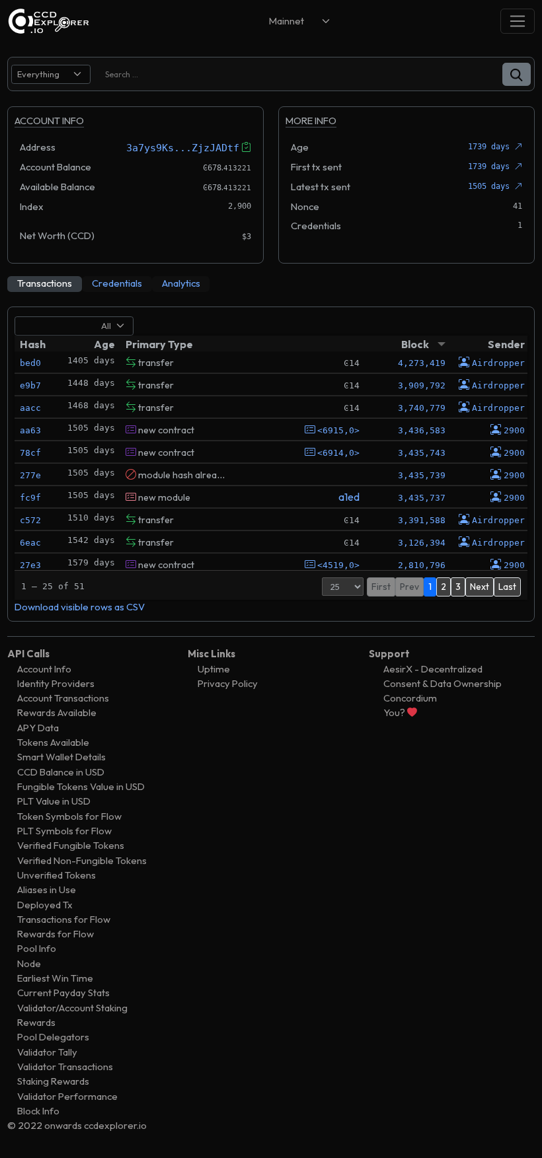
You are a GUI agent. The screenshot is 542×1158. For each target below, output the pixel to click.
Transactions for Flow (63, 919)
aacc (30, 408)
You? (395, 712)
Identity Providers (56, 683)
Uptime (214, 669)
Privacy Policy (228, 683)
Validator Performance (67, 1096)
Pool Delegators (53, 1037)
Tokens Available (53, 742)
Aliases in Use (46, 889)
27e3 (30, 565)
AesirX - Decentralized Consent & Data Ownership (442, 676)
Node (29, 963)
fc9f (30, 498)
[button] (516, 74)
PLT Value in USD (54, 801)
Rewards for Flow (55, 933)
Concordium (410, 698)
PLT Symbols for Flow (64, 830)
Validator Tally (47, 1052)
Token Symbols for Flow (69, 816)
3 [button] (458, 587)
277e (30, 475)
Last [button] (507, 587)
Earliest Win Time (55, 978)
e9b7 (30, 385)
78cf (30, 453)
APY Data (38, 727)
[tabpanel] (271, 464)
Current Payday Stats (63, 992)
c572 (30, 520)
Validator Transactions (65, 1066)
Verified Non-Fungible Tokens (82, 860)
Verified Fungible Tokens (70, 845)
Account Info (44, 669)
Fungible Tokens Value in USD (81, 786)
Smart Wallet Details (61, 756)
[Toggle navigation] (517, 21)
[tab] (44, 284)
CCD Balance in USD (60, 772)
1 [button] (430, 587)
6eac (30, 543)
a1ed (349, 496)
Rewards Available (57, 712)
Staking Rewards (53, 1081)
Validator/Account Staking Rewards (72, 1015)
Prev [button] (409, 587)
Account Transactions (63, 698)
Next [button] (479, 587)
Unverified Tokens (56, 875)
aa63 (30, 430)
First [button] (381, 587)
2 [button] (443, 587)
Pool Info (36, 948)
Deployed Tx (45, 904)
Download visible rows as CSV (80, 606)
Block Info (38, 1110)
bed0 (30, 363)
